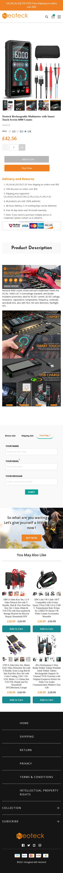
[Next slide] (57, 105)
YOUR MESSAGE (14, 476)
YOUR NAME (12, 445)
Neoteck (42, 862)
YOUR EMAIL (13, 460)
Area (4, 131)
